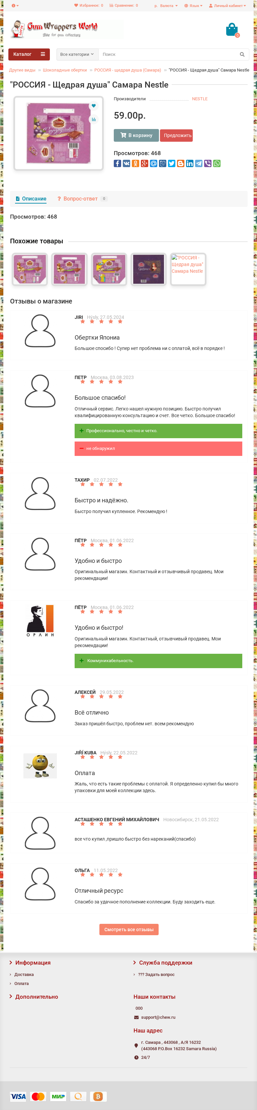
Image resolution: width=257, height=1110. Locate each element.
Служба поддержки (165, 963)
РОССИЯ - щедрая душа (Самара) (127, 70)
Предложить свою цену (178, 135)
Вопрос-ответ (84, 199)
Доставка (24, 974)
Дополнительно (36, 997)
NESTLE (199, 98)
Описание (34, 199)
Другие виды (22, 70)
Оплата (21, 983)
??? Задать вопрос (156, 974)
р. (164, 6)
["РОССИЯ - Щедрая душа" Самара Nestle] (58, 133)
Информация (33, 963)
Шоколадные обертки (65, 70)
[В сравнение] (94, 119)
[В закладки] (94, 106)
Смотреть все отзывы (129, 929)
